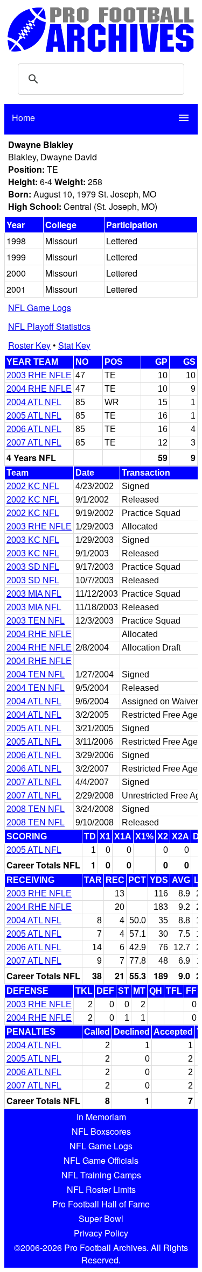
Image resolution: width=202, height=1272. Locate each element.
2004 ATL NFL (33, 402)
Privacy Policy (101, 1233)
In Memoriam (101, 1117)
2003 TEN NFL (35, 620)
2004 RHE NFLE (39, 388)
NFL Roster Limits (101, 1189)
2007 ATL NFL (33, 442)
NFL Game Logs (39, 307)
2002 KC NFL (32, 486)
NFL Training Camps (101, 1175)
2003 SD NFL (32, 566)
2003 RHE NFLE (39, 375)
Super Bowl (101, 1218)
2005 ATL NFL (33, 415)
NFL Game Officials (101, 1160)
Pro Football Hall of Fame (101, 1204)
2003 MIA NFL (33, 593)
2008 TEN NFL (35, 809)
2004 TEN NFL (35, 674)
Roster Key (29, 345)
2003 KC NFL (32, 540)
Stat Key (74, 345)
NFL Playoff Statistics (49, 326)
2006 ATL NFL (33, 429)
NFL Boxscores (101, 1131)
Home (23, 117)
